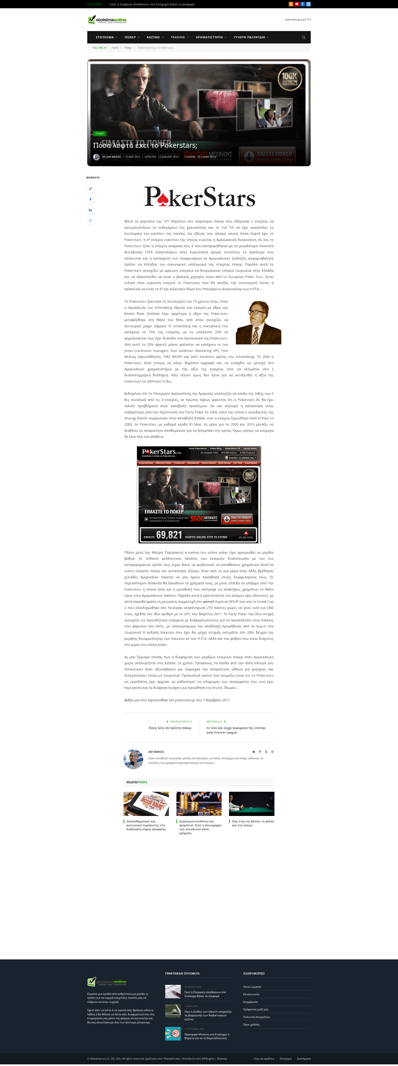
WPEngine (208, 1058)
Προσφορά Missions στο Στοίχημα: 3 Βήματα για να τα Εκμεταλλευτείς (206, 1036)
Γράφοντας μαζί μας (255, 1009)
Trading (178, 37)
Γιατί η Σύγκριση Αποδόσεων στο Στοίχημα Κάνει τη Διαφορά (205, 994)
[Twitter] (90, 220)
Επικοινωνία (251, 994)
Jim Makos (114, 157)
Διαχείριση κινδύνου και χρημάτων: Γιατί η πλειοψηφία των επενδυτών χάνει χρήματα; (200, 827)
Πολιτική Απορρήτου (256, 1017)
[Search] (303, 37)
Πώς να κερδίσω (264, 1058)
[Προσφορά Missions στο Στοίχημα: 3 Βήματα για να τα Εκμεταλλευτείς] (173, 1033)
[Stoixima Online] (107, 20)
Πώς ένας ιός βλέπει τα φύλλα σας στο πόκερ (253, 823)
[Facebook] (90, 199)
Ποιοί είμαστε (252, 987)
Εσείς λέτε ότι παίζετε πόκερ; (170, 728)
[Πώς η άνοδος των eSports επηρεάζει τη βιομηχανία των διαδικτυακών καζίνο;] (173, 1011)
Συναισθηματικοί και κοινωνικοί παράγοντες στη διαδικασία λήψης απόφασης (146, 825)
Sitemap (222, 1058)
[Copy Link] (90, 189)
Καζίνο (153, 37)
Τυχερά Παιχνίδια (249, 37)
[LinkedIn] (90, 210)
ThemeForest (171, 1058)
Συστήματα (304, 1058)
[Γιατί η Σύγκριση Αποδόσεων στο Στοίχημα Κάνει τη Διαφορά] (173, 991)
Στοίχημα (105, 37)
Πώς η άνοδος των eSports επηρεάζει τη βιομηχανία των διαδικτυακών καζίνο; (156, 4)
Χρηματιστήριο (209, 37)
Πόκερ (130, 37)
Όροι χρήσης (251, 1024)
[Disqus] (199, 896)
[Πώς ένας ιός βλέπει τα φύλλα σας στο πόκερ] (251, 804)
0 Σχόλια (189, 157)
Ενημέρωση (250, 1002)
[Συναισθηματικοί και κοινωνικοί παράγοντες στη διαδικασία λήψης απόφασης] (146, 804)
